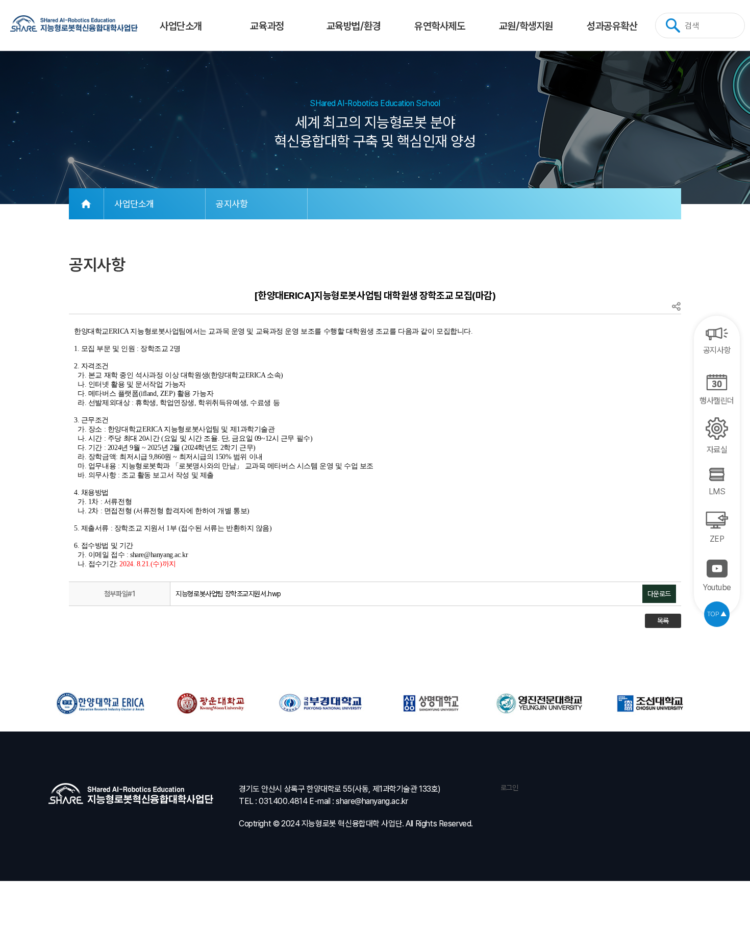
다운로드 (659, 594)
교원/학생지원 (526, 26)
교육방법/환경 (354, 26)
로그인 (508, 788)
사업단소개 (181, 26)
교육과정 (267, 26)
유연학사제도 (439, 26)
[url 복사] (676, 306)
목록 (663, 621)
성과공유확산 (612, 26)
